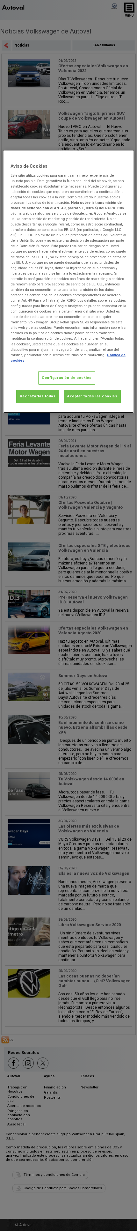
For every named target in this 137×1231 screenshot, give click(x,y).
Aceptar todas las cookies (92, 396)
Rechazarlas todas (38, 396)
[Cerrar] (125, 158)
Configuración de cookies (67, 377)
